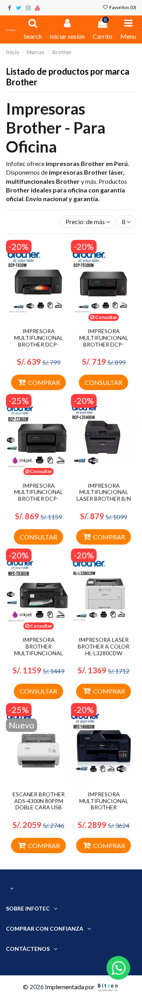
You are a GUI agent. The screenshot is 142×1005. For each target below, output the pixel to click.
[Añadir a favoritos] (32, 321)
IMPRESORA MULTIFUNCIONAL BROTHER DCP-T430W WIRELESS (38, 341)
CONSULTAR (103, 382)
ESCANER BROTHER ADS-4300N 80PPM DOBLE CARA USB (39, 801)
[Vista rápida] (45, 321)
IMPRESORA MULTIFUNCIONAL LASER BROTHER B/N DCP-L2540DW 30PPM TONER (104, 498)
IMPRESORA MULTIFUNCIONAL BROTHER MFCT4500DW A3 (103, 804)
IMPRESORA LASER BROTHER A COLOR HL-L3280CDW (103, 646)
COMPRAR (44, 382)
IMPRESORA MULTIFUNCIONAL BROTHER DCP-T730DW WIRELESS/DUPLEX (38, 498)
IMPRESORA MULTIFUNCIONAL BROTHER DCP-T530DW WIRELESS (103, 341)
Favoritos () (122, 7)
